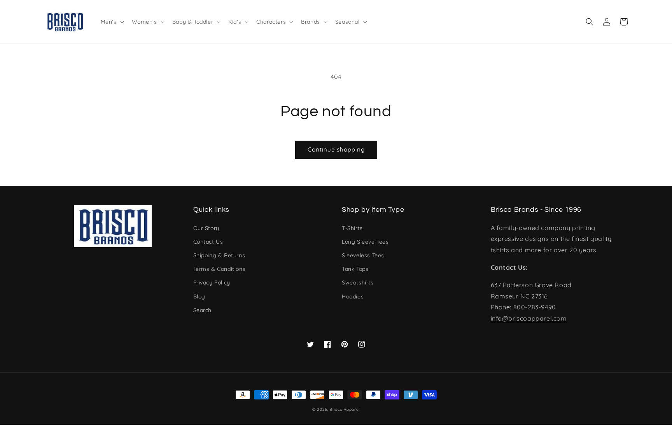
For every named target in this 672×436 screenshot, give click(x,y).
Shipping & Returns (219, 255)
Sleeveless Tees (363, 255)
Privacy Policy (211, 282)
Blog (199, 296)
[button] (589, 21)
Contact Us (208, 241)
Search (202, 310)
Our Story (206, 228)
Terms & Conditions (219, 268)
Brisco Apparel (344, 409)
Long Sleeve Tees (365, 241)
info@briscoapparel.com (529, 318)
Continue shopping (336, 149)
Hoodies (353, 296)
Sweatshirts (358, 282)
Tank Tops (355, 268)
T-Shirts (352, 228)
